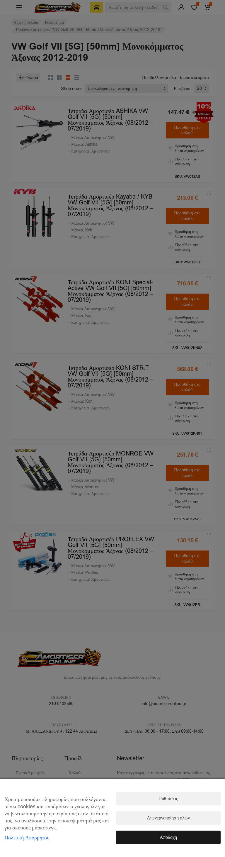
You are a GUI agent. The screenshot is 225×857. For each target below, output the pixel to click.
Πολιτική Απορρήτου (27, 837)
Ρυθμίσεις (168, 798)
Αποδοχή (168, 837)
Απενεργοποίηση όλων (168, 818)
